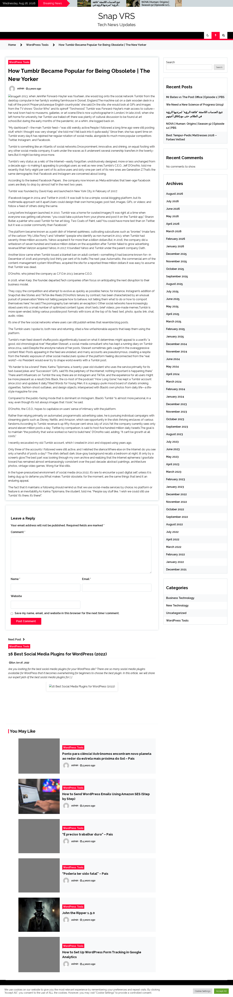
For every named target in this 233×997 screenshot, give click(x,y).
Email (86, 579)
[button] (208, 35)
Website (16, 596)
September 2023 (177, 426)
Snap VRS (116, 16)
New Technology (177, 605)
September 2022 (177, 516)
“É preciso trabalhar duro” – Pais (87, 834)
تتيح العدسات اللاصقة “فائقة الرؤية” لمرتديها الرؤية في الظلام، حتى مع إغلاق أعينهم (87, 3)
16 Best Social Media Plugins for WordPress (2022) (57, 654)
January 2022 (175, 562)
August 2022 (174, 524)
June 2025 (172, 299)
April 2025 (172, 314)
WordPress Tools (19, 62)
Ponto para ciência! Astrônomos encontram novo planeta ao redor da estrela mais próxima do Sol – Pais (106, 756)
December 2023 (176, 404)
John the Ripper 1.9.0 (78, 913)
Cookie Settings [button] (202, 991)
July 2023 (172, 441)
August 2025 (174, 284)
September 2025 (177, 276)
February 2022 (175, 554)
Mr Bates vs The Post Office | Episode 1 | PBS (195, 97)
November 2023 (176, 411)
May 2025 (172, 306)
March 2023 (173, 471)
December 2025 (176, 253)
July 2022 (172, 532)
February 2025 (175, 329)
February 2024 (175, 389)
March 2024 (173, 381)
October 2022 (175, 509)
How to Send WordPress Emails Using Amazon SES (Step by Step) (106, 796)
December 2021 (176, 569)
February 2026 (175, 238)
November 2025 (176, 261)
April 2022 (172, 539)
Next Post (14, 639)
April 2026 (172, 223)
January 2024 (175, 396)
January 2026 (175, 246)
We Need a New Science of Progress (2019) (194, 104)
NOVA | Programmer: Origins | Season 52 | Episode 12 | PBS (136, 3)
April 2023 (172, 464)
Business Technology (180, 598)
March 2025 (173, 321)
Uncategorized (176, 613)
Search (170, 62)
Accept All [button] (221, 991)
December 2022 (176, 494)
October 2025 (175, 269)
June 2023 (173, 449)
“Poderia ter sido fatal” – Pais (85, 873)
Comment (18, 532)
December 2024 (176, 344)
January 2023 (175, 486)
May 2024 (172, 366)
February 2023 (175, 479)
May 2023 (172, 456)
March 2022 (173, 547)
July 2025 (172, 291)
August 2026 (174, 193)
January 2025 (175, 336)
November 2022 (176, 501)
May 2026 (172, 216)
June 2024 (173, 359)
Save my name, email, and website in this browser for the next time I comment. (67, 613)
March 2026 (173, 231)
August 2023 (174, 434)
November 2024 (176, 351)
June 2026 (173, 208)
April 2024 (172, 374)
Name (15, 579)
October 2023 (175, 419)
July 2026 (172, 201)
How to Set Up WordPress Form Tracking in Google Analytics (101, 954)
